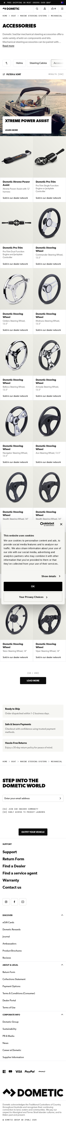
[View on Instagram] (6, 901)
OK (33, 586)
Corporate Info (11, 1014)
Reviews (7, 957)
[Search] (37, 8)
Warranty (11, 880)
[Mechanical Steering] (7, 63)
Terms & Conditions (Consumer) (19, 993)
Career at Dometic (22, 1050)
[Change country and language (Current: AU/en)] (62, 2)
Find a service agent (20, 873)
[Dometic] (11, 9)
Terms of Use (9, 1007)
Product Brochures (22, 950)
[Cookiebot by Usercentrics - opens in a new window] (41, 524)
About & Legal (10, 965)
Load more (33, 680)
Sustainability (9, 1028)
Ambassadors (9, 943)
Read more (8, 45)
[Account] (45, 8)
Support (10, 852)
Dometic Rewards (12, 929)
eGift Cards (8, 922)
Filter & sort (13, 74)
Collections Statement (14, 979)
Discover (7, 915)
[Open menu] (62, 8)
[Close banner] (61, 524)
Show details (48, 576)
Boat (13, 16)
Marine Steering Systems (33, 16)
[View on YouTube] (22, 901)
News (16, 1043)
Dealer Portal (19, 1000)
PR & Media (18, 1035)
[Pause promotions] (4, 3)
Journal (6, 936)
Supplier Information (13, 1057)
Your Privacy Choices (31, 597)
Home (5, 16)
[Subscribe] (60, 798)
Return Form (13, 859)
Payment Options (22, 986)
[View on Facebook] (14, 901)
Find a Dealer (14, 866)
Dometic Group (21, 1021)
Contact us (12, 887)
